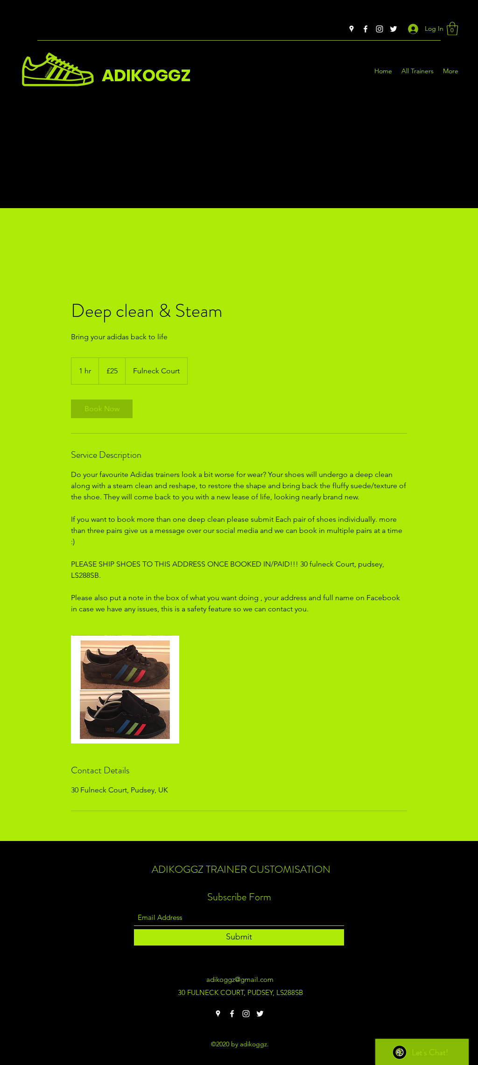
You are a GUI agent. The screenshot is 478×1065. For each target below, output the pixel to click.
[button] (452, 28)
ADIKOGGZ (146, 75)
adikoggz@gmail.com (240, 979)
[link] (102, 408)
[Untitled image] (125, 689)
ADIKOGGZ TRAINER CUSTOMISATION (241, 869)
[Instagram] (379, 29)
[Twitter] (393, 29)
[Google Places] (351, 29)
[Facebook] (365, 29)
